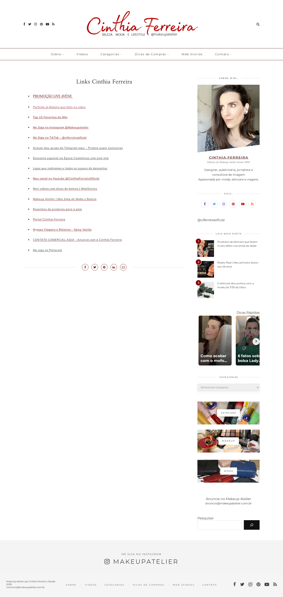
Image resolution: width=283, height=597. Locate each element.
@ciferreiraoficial (211, 220)
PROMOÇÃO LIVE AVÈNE (53, 96)
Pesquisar (205, 518)
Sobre (56, 54)
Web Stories (192, 54)
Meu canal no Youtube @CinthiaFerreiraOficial (66, 178)
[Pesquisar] (252, 525)
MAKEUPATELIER (146, 561)
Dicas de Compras (150, 54)
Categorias (109, 54)
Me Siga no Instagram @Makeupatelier (61, 127)
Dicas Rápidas (248, 313)
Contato (222, 54)
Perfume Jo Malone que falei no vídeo (59, 107)
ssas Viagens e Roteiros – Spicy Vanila (64, 229)
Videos (82, 54)
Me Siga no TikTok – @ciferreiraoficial (60, 137)
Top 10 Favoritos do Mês (50, 117)
